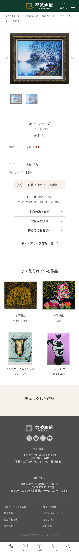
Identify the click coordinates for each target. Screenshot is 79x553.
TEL (11, 547)
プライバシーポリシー (54, 513)
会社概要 (8, 526)
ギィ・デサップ (39, 124)
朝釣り (16, 21)
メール (25, 547)
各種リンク (48, 519)
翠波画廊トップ (13, 16)
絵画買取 (47, 526)
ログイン (68, 547)
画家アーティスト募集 (15, 507)
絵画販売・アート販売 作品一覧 (40, 16)
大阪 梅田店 (39, 478)
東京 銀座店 (39, 449)
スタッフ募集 (49, 507)
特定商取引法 (10, 519)
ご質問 (39, 547)
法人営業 (8, 513)
